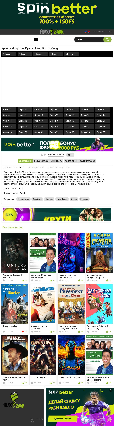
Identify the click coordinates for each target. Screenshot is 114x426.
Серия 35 (101, 132)
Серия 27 (85, 126)
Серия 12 (70, 115)
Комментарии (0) (87, 161)
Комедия (84, 199)
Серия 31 (38, 132)
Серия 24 (38, 126)
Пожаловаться (41, 161)
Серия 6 (84, 109)
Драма (74, 199)
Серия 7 (100, 109)
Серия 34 (85, 132)
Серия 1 (7, 109)
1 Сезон (6, 54)
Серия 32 (54, 132)
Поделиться (71, 161)
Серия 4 (53, 109)
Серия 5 (69, 109)
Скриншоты (56, 161)
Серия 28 (101, 126)
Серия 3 (38, 109)
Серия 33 (70, 132)
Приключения (23, 199)
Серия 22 (7, 126)
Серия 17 (38, 121)
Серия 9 (22, 115)
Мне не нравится (44, 155)
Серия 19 (70, 121)
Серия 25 (54, 126)
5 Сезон (69, 54)
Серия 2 (22, 109)
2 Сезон (22, 54)
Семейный (37, 199)
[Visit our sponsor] (57, 144)
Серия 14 (101, 115)
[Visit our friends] (57, 214)
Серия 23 (23, 126)
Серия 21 (101, 121)
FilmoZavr (39, 419)
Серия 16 (23, 121)
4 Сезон (53, 54)
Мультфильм (62, 199)
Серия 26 (70, 126)
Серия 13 (85, 115)
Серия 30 (23, 132)
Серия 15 (7, 121)
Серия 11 (54, 115)
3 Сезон (38, 54)
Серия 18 (54, 121)
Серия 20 (85, 121)
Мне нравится (41, 155)
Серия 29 (7, 132)
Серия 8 (7, 115)
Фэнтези (49, 199)
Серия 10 (38, 115)
